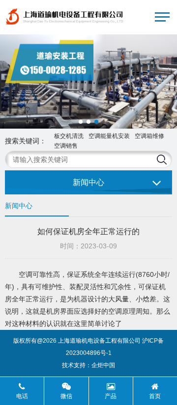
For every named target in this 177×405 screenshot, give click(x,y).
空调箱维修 (149, 136)
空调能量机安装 (109, 136)
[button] (81, 122)
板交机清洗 (69, 136)
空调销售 (66, 145)
